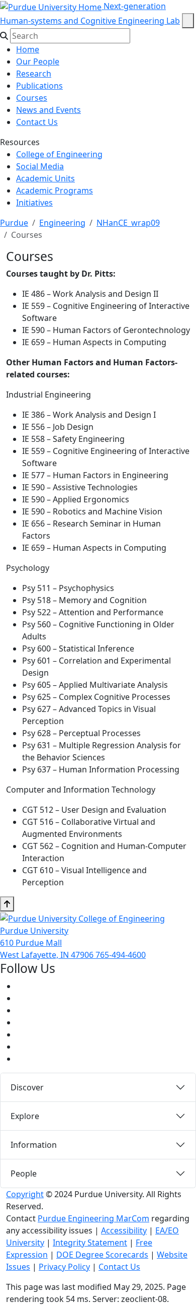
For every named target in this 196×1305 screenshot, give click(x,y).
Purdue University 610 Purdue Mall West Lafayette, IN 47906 (47, 942)
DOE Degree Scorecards (102, 1254)
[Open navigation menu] (188, 20)
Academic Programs (54, 190)
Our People (37, 61)
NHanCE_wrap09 (128, 222)
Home (27, 49)
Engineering (62, 222)
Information (34, 1144)
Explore (25, 1116)
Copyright (25, 1194)
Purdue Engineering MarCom (93, 1218)
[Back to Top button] (7, 903)
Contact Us (37, 121)
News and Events (48, 109)
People (24, 1173)
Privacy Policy (64, 1266)
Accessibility (124, 1230)
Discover (27, 1087)
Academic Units (45, 178)
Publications (39, 85)
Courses (31, 97)
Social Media (40, 166)
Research (33, 73)
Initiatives (34, 202)
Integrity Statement (90, 1242)
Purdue (14, 222)
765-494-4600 (120, 954)
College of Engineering (59, 154)
